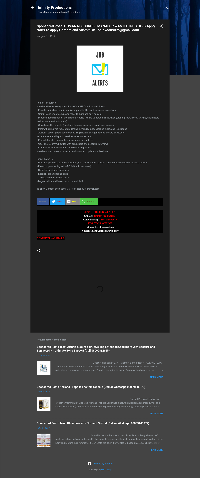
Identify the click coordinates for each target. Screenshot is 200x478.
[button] (161, 26)
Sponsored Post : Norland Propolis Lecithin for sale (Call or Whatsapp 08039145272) (91, 387)
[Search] (168, 8)
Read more (156, 377)
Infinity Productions (55, 7)
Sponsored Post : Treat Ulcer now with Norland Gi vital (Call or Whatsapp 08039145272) (93, 423)
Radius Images (106, 470)
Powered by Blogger (101, 463)
